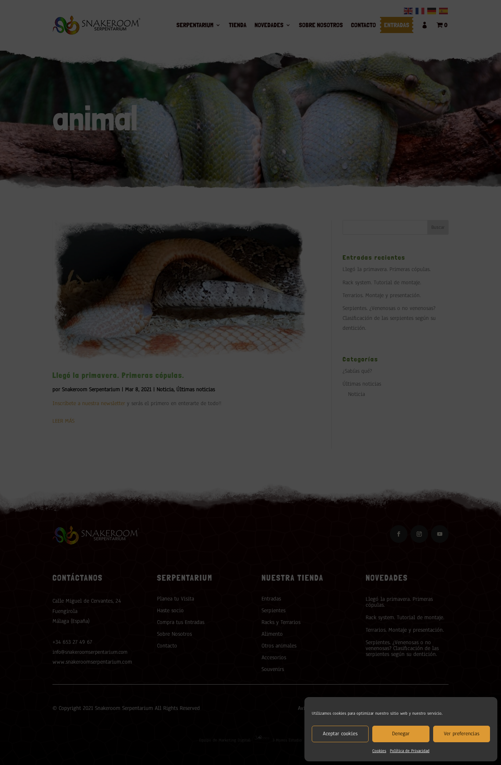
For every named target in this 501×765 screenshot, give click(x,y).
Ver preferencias (461, 733)
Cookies (379, 751)
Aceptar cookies (340, 733)
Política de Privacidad (409, 751)
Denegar (401, 733)
